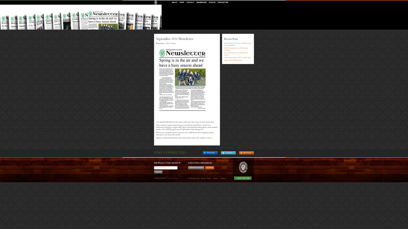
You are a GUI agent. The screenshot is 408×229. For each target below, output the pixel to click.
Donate (212, 2)
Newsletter (223, 2)
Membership (201, 2)
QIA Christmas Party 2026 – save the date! (237, 58)
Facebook (210, 153)
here (211, 138)
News (182, 2)
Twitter (229, 153)
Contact (190, 2)
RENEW (210, 168)
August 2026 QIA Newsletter (233, 60)
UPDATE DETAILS (196, 168)
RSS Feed (247, 153)
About (174, 2)
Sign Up (158, 172)
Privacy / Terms (206, 178)
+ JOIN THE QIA (242, 178)
